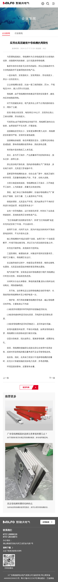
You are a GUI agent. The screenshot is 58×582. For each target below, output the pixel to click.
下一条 (52, 378)
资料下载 (7, 548)
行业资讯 (19, 33)
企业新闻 (6, 33)
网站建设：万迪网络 (45, 578)
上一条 (6, 378)
